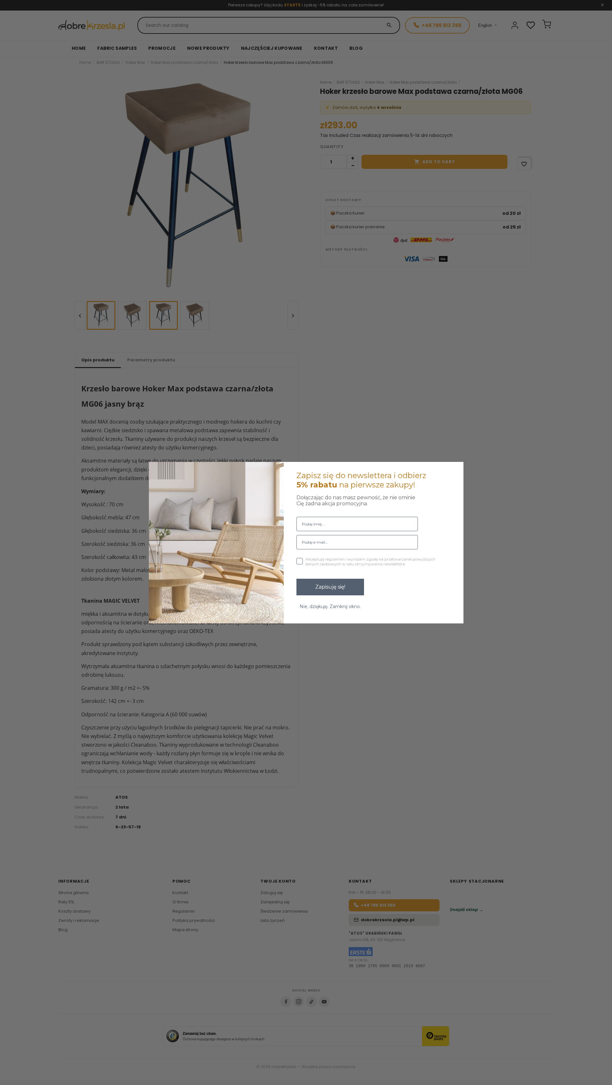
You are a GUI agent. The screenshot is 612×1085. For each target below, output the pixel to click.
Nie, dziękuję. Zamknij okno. (330, 606)
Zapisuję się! (330, 587)
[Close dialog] (454, 471)
